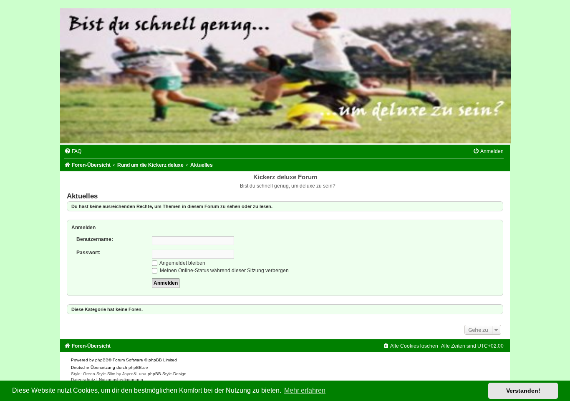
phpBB (101, 360)
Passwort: (88, 253)
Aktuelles (82, 196)
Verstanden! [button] (523, 390)
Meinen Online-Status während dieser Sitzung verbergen (224, 270)
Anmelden (83, 227)
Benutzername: (94, 239)
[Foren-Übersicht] (285, 75)
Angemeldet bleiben (182, 263)
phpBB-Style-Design (167, 373)
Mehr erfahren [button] (304, 390)
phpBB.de (138, 367)
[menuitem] (72, 151)
